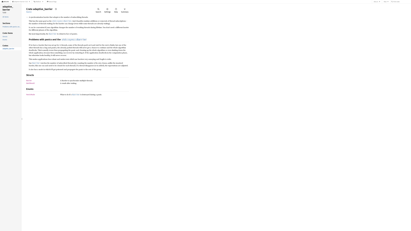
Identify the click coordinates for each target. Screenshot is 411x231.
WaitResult (30, 83)
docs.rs (376, 1)
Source (29, 12)
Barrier (29, 81)
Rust (385, 1)
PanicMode (30, 95)
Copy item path (56, 9)
